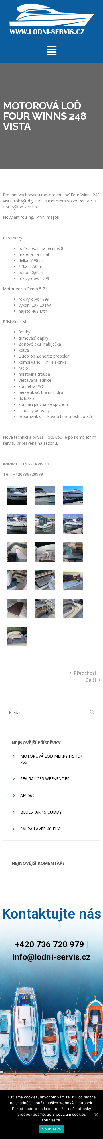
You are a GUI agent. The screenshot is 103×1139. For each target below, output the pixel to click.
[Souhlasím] (96, 1114)
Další (91, 680)
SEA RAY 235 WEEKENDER (45, 778)
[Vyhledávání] (51, 712)
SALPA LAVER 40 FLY (40, 828)
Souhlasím (51, 1129)
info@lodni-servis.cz (51, 957)
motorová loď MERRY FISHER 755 (51, 759)
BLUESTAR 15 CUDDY (41, 812)
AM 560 (27, 795)
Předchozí (85, 673)
